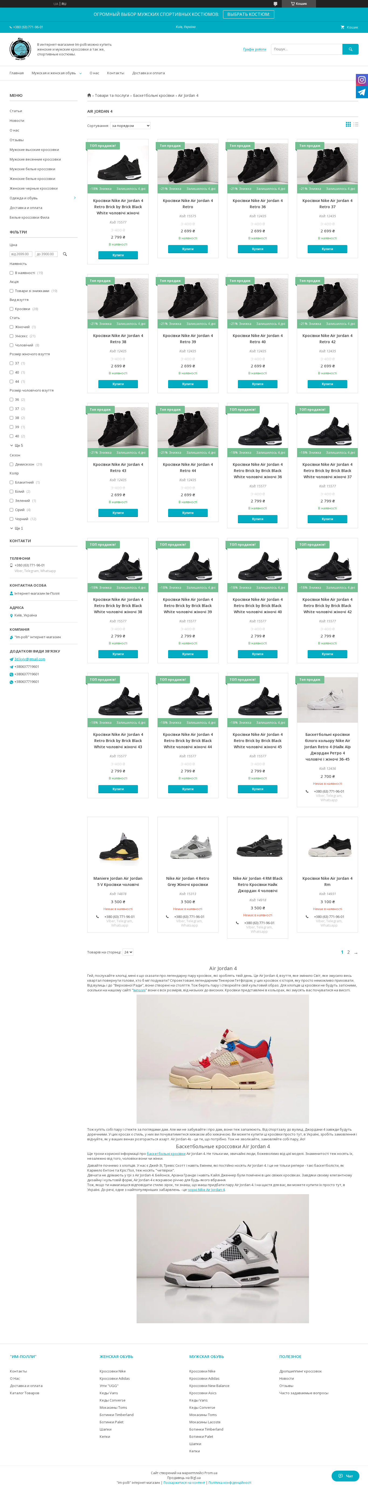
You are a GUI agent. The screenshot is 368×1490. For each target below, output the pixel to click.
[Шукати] (350, 49)
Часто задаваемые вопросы (303, 1392)
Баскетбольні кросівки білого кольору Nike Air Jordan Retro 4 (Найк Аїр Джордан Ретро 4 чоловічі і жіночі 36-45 (327, 747)
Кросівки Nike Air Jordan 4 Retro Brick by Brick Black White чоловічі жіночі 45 (258, 740)
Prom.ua (210, 1473)
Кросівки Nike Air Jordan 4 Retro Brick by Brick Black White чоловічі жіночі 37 (327, 470)
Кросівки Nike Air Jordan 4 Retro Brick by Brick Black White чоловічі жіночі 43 (118, 740)
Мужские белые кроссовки (32, 168)
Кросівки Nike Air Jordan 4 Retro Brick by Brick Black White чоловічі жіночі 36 (258, 470)
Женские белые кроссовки (32, 178)
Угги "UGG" (109, 1385)
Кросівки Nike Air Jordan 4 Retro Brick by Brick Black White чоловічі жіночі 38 (118, 605)
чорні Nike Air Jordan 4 (206, 1189)
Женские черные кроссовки (34, 188)
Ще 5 (19, 446)
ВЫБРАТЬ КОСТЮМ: (248, 14)
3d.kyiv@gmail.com (30, 659)
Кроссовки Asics (203, 1392)
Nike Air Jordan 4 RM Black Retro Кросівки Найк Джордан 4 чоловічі (258, 884)
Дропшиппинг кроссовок (300, 1371)
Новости (17, 120)
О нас (94, 72)
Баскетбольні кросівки (153, 95)
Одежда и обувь (24, 198)
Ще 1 (19, 528)
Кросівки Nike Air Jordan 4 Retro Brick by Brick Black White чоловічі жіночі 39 (188, 605)
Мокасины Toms (113, 1407)
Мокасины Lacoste (205, 1422)
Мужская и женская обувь (54, 72)
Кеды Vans (109, 1392)
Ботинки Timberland (117, 1414)
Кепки (105, 1436)
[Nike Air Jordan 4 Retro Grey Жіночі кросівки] (188, 844)
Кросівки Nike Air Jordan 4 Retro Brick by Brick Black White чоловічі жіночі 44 (188, 740)
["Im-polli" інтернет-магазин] (20, 58)
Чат (349, 1476)
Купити (118, 255)
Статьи (16, 110)
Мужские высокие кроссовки (34, 149)
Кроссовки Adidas (115, 1378)
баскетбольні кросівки (166, 1153)
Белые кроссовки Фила (29, 217)
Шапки (106, 1429)
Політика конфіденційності (230, 1482)
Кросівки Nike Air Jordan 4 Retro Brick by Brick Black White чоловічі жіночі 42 (327, 605)
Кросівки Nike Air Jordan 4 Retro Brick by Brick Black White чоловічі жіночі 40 (258, 605)
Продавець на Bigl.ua (184, 1477)
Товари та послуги (112, 95)
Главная (17, 72)
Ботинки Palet (111, 1422)
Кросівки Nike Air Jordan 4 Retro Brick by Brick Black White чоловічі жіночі (118, 206)
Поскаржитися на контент (184, 1482)
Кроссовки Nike (113, 1371)
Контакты (115, 72)
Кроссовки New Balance (209, 1385)
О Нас (15, 1378)
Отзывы (17, 139)
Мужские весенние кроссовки (35, 159)
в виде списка (355, 125)
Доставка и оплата (148, 72)
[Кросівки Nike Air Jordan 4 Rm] (327, 844)
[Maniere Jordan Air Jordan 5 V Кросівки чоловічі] (118, 844)
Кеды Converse (113, 1400)
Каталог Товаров (24, 1392)
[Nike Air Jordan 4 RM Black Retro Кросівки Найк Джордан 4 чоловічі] (257, 844)
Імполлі (139, 990)
